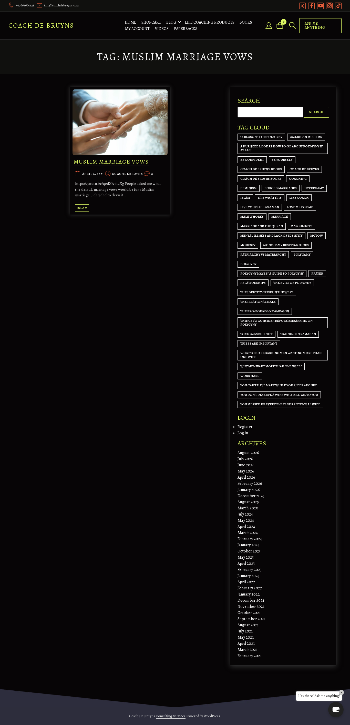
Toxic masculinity (256, 334)
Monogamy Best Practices (286, 245)
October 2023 (249, 551)
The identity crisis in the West (266, 292)
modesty (247, 245)
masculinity (301, 226)
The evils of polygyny (292, 282)
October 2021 (249, 613)
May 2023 (246, 557)
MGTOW (316, 235)
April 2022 (246, 582)
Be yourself (282, 159)
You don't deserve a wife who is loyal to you (279, 394)
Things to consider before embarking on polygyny (276, 322)
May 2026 (246, 471)
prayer (317, 273)
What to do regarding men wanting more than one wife (281, 355)
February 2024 (250, 539)
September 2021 (251, 619)
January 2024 (249, 545)
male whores (252, 216)
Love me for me (300, 207)
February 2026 (250, 483)
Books (246, 22)
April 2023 (246, 563)
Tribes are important (258, 343)
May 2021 (246, 637)
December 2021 (251, 600)
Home (130, 22)
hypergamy (314, 188)
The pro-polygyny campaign (264, 311)
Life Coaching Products (209, 22)
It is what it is (270, 197)
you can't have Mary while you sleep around (278, 385)
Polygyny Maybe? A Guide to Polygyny (272, 273)
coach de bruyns (304, 169)
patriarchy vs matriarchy (263, 254)
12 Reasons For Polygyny (261, 137)
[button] (336, 709)
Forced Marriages (280, 188)
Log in (243, 433)
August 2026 (248, 453)
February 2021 (250, 656)
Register (245, 427)
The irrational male (258, 301)
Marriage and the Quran (261, 226)
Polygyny (248, 264)
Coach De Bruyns (41, 25)
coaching (298, 178)
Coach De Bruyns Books (260, 178)
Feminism (248, 188)
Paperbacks (185, 29)
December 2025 (251, 496)
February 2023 (250, 569)
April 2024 (246, 526)
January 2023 (248, 576)
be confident (252, 159)
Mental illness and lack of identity (271, 235)
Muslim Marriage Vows (111, 162)
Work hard (250, 376)
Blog (171, 22)
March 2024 (248, 533)
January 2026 (249, 489)
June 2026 (246, 465)
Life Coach (299, 197)
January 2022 (249, 594)
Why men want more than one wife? (271, 366)
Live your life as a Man (259, 207)
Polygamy (302, 254)
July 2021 (245, 631)
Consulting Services (171, 716)
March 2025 (248, 508)
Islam (82, 208)
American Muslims (306, 137)
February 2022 (250, 588)
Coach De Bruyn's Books (261, 169)
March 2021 (248, 649)
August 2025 (248, 502)
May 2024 (246, 520)
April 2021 (246, 643)
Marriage (279, 216)
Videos (162, 29)
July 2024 (245, 514)
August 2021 (248, 625)
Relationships (253, 282)
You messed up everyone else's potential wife (280, 404)
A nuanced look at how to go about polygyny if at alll (281, 148)
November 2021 (251, 606)
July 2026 (245, 459)
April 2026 (246, 477)
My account (137, 29)
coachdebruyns (127, 174)
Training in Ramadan (298, 334)
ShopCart (151, 22)
